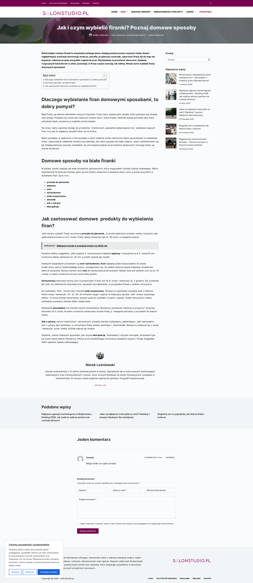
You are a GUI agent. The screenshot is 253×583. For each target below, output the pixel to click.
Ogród (190, 12)
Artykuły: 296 (100, 385)
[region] (34, 559)
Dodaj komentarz (87, 499)
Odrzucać (29, 572)
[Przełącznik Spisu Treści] (104, 76)
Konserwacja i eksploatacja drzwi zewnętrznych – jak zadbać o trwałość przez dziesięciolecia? (195, 77)
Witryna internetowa (156, 490)
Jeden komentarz (156, 35)
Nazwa (83, 490)
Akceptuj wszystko (48, 572)
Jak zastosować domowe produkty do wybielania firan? (70, 86)
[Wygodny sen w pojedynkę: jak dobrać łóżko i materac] (171, 129)
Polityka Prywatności (58, 3)
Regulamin (75, 3)
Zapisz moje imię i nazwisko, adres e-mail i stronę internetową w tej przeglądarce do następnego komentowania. (127, 524)
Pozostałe (205, 12)
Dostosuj (15, 572)
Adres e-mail (119, 490)
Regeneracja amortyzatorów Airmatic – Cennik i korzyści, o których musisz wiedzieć (193, 142)
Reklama (85, 3)
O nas (44, 3)
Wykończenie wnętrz (136, 35)
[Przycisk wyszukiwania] (208, 59)
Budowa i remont (141, 12)
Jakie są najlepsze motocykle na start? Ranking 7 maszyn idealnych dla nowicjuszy (194, 112)
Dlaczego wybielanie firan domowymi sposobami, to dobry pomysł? (76, 79)
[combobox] (186, 59)
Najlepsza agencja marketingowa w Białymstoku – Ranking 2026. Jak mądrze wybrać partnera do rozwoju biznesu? (67, 417)
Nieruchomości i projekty (168, 12)
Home (114, 12)
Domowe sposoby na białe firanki (60, 83)
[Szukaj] (210, 3)
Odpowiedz (170, 457)
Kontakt (96, 3)
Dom (123, 12)
